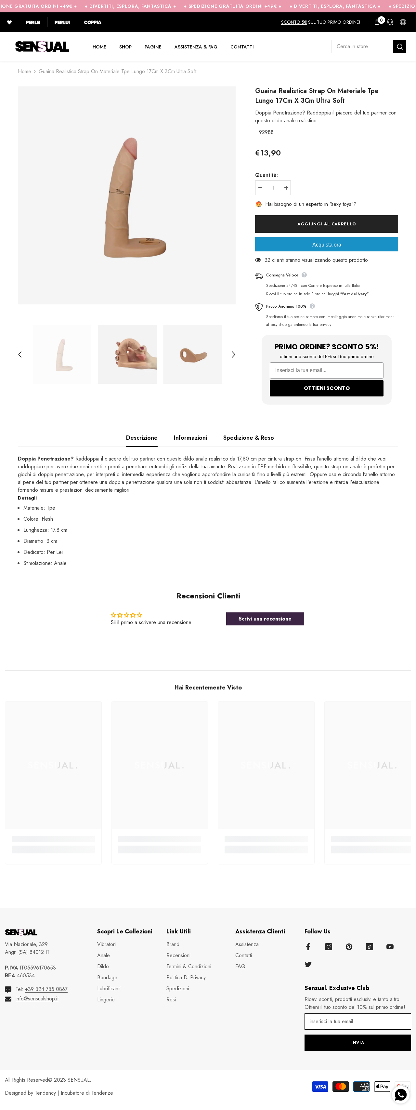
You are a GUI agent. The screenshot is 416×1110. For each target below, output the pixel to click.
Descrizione (142, 438)
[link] (53, 839)
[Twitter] (308, 964)
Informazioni (190, 438)
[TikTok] (369, 947)
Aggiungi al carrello (328, 224)
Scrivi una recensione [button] (265, 618)
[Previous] (20, 354)
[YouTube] (390, 947)
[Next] (234, 354)
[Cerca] (369, 46)
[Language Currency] (403, 22)
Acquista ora (326, 244)
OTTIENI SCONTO (327, 388)
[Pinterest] (349, 947)
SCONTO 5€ (294, 22)
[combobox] (362, 46)
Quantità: (266, 175)
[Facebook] (308, 947)
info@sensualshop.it (37, 998)
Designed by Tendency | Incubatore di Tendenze (59, 1093)
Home (24, 71)
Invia (357, 1042)
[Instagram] (328, 947)
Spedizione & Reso (248, 438)
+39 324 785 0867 (46, 989)
